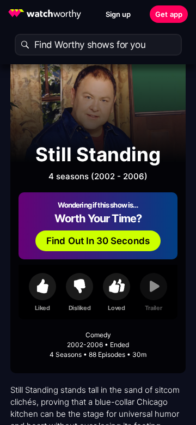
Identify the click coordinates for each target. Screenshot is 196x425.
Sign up (118, 14)
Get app (168, 14)
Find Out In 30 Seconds (98, 240)
